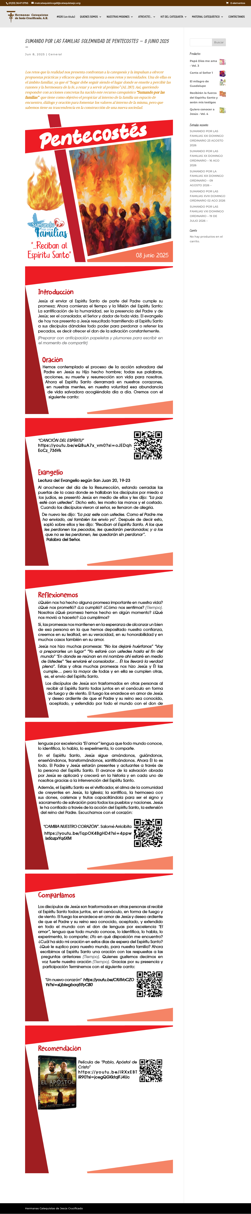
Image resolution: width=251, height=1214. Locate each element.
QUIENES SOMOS (89, 16)
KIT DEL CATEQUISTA (172, 16)
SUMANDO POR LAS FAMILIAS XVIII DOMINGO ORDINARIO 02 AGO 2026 (207, 196)
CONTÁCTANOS (236, 16)
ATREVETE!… (145, 16)
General (55, 54)
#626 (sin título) (66, 16)
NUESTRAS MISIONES (118, 16)
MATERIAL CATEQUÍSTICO (206, 16)
